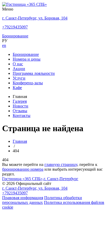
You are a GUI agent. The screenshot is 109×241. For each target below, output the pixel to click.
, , (34, 188)
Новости (20, 106)
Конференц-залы (28, 83)
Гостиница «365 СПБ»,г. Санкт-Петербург (40, 178)
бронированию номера (22, 169)
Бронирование (26, 54)
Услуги (19, 78)
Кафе (17, 87)
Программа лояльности (34, 73)
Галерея (20, 101)
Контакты (21, 115)
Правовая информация (22, 197)
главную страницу (60, 164)
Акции (19, 68)
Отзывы (20, 111)
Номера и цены (26, 59)
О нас (18, 64)
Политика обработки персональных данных (42, 200)
